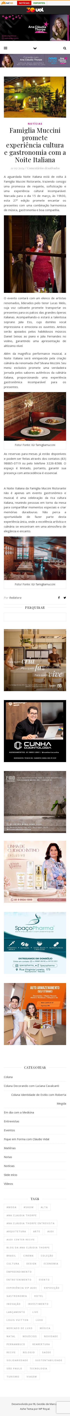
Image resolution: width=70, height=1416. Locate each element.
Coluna (8, 1077)
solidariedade (17, 1360)
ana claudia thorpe (22, 1215)
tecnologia (38, 1368)
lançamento (16, 1312)
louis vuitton (18, 1320)
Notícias (35, 123)
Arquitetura (16, 1231)
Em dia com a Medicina (19, 1112)
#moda (12, 1207)
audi (50, 1231)
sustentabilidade (48, 1360)
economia (51, 1263)
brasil (11, 1255)
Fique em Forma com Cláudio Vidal (26, 1139)
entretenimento (19, 1279)
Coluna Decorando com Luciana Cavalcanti (31, 1086)
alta (44, 1207)
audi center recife (21, 1239)
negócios (30, 1336)
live (35, 1312)
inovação (14, 1303)
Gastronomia (17, 1295)
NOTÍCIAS (24, 3)
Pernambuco (16, 1344)
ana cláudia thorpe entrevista (31, 1223)
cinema (28, 1255)
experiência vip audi (22, 1287)
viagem (32, 1376)
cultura (13, 1263)
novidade (51, 1336)
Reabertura (41, 1344)
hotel (38, 1295)
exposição (52, 1287)
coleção (47, 1255)
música (45, 1328)
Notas (8, 1157)
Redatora (15, 597)
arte (36, 1231)
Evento (44, 1279)
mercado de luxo (20, 1328)
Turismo (13, 1376)
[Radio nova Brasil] (35, 66)
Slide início (10, 1175)
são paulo (14, 1368)
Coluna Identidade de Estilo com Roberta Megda (38, 1099)
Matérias (10, 1148)
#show (29, 1207)
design (31, 1263)
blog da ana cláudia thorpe (28, 1247)
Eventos (9, 1130)
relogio (29, 1352)
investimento (38, 1303)
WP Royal (44, 1409)
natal (11, 1336)
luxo (39, 1320)
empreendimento (19, 1271)
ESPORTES (39, 3)
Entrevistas (11, 1121)
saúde (46, 1352)
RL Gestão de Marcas (45, 1404)
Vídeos (8, 1184)
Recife (11, 1352)
